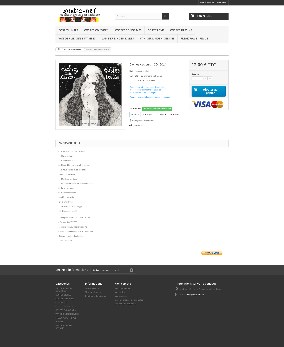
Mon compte (123, 283)
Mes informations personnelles (129, 300)
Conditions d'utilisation (95, 296)
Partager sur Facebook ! (143, 120)
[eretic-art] (82, 15)
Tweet (136, 114)
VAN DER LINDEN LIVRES (118, 38)
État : (131, 71)
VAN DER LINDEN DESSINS (157, 38)
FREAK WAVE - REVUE (194, 38)
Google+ (162, 114)
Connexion (222, 2)
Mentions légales (93, 292)
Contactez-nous (207, 2)
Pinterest (176, 114)
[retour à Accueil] (58, 49)
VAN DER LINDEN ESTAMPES (77, 38)
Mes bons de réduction (125, 304)
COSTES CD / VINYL (96, 30)
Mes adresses (121, 296)
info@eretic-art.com (195, 295)
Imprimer (138, 125)
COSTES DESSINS (181, 30)
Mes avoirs (120, 292)
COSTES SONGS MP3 (128, 30)
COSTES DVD (156, 30)
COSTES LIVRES (68, 30)
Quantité (195, 74)
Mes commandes (122, 288)
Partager (148, 114)
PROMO (59, 322)
